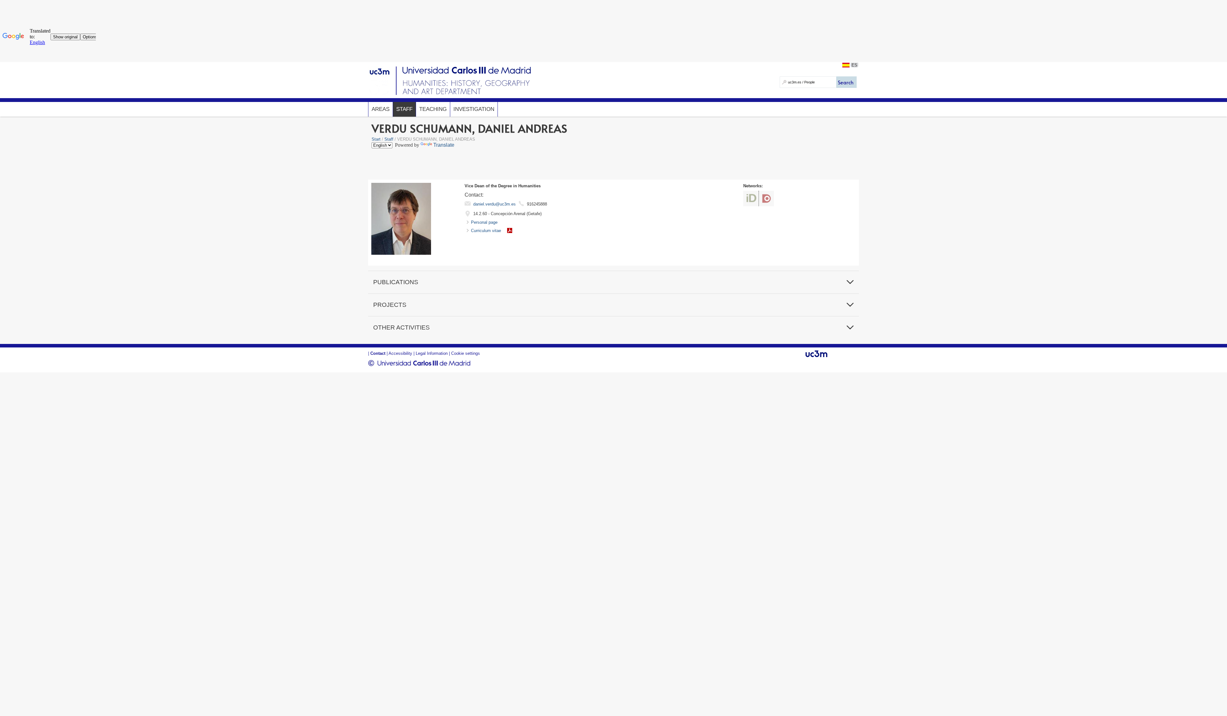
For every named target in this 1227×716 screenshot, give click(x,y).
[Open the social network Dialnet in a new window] (766, 198)
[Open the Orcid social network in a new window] (751, 198)
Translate (443, 145)
